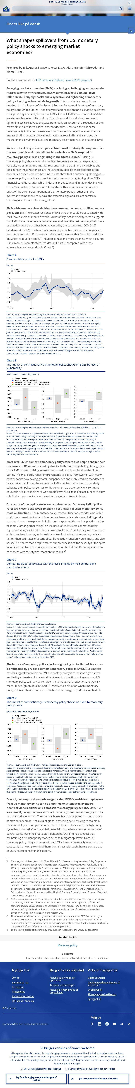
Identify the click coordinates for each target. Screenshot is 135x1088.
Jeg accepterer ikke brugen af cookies (98, 1079)
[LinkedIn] (100, 1024)
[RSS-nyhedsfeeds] (129, 1024)
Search (121, 8)
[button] (130, 3)
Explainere (18, 987)
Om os (15, 978)
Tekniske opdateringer (62, 985)
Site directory (10, 1008)
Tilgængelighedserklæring (102, 994)
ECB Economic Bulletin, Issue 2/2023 (58, 80)
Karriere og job (20, 982)
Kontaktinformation (23, 996)
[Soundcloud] (122, 1024)
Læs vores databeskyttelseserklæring (42, 1069)
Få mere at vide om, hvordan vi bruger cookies (91, 1069)
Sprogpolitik (94, 999)
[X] (92, 1024)
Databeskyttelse (96, 978)
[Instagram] (107, 1024)
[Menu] (129, 9)
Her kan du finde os (23, 1001)
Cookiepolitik (95, 990)
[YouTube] (114, 1024)
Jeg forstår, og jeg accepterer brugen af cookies (36, 1078)
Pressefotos (18, 992)
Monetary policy (67, 945)
